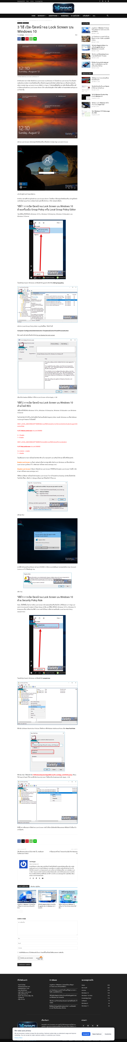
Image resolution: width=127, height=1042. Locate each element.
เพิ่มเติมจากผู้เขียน (35, 886)
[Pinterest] (27, 39)
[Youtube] (43, 878)
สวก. (94, 16)
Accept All (86, 1034)
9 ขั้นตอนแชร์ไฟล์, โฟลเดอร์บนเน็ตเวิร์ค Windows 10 (63, 852)
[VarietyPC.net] (63, 8)
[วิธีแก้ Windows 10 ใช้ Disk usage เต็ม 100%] (86, 113)
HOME (33, 16)
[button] (107, 16)
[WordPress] (108, 1)
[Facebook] (99, 1)
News (27, 1)
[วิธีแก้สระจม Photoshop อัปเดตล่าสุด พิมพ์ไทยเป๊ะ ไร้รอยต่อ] (86, 56)
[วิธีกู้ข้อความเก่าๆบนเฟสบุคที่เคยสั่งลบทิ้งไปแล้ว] (86, 80)
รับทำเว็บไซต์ (21, 985)
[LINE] (35, 39)
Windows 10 (25, 23)
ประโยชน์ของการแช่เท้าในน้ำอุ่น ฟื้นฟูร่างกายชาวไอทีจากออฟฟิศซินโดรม (100, 38)
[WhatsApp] (31, 39)
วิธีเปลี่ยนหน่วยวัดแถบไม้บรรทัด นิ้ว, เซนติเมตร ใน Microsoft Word (30, 852)
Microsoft (41, 16)
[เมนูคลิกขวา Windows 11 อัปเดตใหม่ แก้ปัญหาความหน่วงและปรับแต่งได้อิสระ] (26, 896)
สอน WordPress (22, 990)
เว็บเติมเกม (21, 997)
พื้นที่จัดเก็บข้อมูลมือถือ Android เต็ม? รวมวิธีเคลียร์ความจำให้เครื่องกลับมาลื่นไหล (100, 64)
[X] (23, 39)
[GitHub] (102, 1)
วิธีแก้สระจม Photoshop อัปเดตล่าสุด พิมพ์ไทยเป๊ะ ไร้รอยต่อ (63, 1001)
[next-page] (21, 911)
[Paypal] (37, 878)
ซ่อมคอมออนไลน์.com (24, 986)
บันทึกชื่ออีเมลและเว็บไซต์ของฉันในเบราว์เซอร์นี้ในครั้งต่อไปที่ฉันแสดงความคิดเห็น (41, 952)
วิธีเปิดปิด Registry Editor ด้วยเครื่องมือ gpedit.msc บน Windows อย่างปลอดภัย (47, 906)
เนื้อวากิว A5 (21, 999)
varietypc (21, 35)
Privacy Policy (18, 1037)
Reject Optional (96, 1034)
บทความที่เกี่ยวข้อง (23, 886)
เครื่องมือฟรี (86, 16)
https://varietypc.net (34, 864)
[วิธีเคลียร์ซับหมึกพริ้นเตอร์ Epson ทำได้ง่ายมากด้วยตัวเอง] (86, 88)
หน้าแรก (19, 20)
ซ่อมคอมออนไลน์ (21, 1)
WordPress (65, 16)
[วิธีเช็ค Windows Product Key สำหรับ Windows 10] (86, 97)
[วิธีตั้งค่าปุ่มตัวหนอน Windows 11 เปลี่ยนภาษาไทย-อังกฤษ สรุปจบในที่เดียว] (68, 896)
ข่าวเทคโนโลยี (75, 16)
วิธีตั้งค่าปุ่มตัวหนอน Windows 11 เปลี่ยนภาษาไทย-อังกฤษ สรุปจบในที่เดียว (67, 906)
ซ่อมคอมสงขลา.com (23, 988)
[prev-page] (18, 911)
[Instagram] (33, 878)
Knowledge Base (39, 1)
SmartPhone (53, 16)
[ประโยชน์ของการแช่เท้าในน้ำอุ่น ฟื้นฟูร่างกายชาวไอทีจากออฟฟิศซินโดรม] (86, 39)
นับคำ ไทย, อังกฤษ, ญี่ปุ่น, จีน (25, 995)
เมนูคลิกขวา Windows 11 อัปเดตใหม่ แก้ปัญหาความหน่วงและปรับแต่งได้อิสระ (26, 906)
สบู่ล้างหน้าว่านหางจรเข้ (24, 992)
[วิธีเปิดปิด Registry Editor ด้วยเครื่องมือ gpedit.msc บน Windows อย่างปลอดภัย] (47, 896)
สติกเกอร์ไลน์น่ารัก (23, 994)
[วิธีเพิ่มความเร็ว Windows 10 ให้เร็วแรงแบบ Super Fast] (86, 105)
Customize (108, 1034)
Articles (32, 1)
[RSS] (105, 1)
